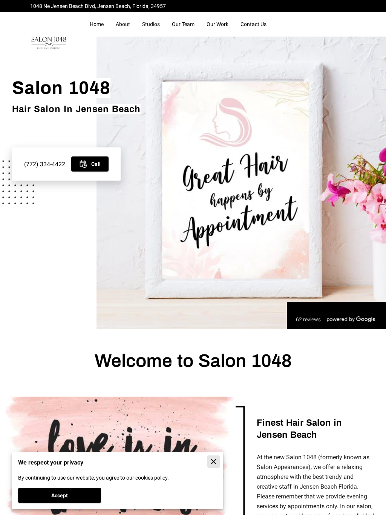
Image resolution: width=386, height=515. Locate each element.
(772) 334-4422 (44, 164)
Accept (59, 495)
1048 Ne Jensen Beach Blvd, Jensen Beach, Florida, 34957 (98, 6)
